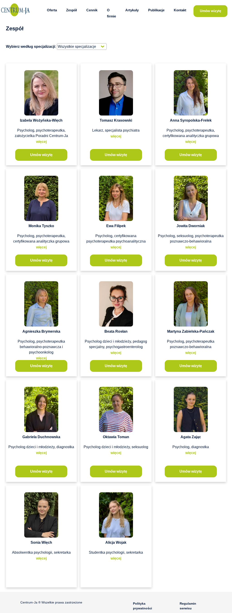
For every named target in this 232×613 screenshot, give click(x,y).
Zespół (71, 10)
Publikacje (156, 10)
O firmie (111, 13)
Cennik (91, 10)
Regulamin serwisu (188, 606)
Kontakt (180, 10)
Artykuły (132, 10)
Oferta (52, 10)
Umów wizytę (210, 11)
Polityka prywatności (142, 606)
